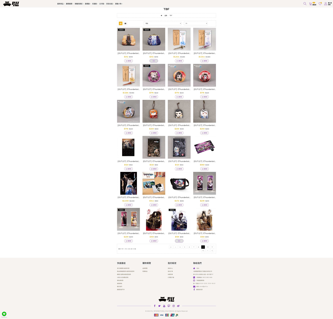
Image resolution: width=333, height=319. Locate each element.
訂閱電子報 (171, 277)
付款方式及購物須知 (122, 277)
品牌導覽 (145, 268)
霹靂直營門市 (121, 289)
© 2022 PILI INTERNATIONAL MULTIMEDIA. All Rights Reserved (166, 311)
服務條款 (119, 283)
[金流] (166, 315)
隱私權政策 (120, 280)
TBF (171, 15)
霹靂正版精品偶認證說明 (124, 274)
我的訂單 (170, 271)
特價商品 (145, 271)
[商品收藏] (120, 61)
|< (171, 247)
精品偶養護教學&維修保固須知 (125, 271)
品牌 (166, 15)
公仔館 (101, 4)
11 (212, 247)
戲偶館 (87, 4)
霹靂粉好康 (199, 289)
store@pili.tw (203, 286)
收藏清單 (170, 274)
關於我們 (119, 286)
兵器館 (94, 4)
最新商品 (60, 4)
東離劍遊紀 (78, 4)
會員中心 (170, 268)
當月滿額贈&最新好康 (123, 268)
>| (212, 250)
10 (208, 247)
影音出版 (109, 4)
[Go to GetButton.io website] (4, 317)
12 (203, 250)
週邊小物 (118, 4)
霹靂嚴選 (69, 4)
